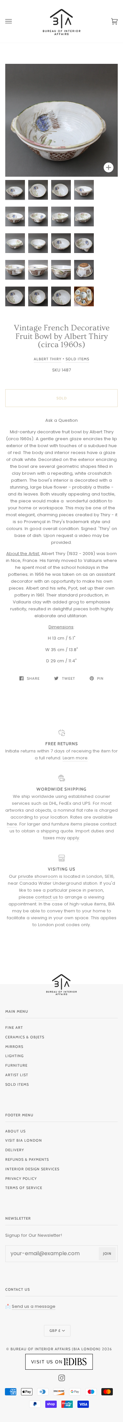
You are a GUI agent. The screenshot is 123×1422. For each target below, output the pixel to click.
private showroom (38, 876)
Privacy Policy (21, 1178)
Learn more (75, 758)
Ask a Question (61, 420)
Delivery (14, 1150)
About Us (15, 1131)
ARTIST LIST (16, 1075)
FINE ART (14, 1027)
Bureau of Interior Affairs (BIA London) (55, 1349)
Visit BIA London (23, 1140)
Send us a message (33, 1306)
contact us (46, 897)
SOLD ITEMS (17, 1084)
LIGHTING (14, 1056)
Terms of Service (23, 1187)
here (12, 824)
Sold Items (77, 359)
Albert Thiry (47, 359)
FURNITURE (16, 1065)
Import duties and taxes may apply (78, 834)
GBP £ (55, 1330)
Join (107, 1253)
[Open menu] (15, 21)
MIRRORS (14, 1046)
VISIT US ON (47, 1362)
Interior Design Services (32, 1169)
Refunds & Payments (27, 1159)
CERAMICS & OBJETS (24, 1037)
